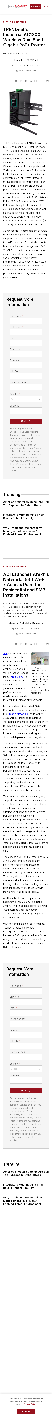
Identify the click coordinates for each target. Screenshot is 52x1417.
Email (13, 338)
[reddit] (30, 80)
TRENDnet (32, 60)
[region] (26, 1405)
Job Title (15, 371)
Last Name (16, 327)
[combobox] (26, 399)
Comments (15, 405)
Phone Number (17, 349)
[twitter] (26, 80)
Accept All (26, 1411)
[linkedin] (21, 80)
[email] (35, 80)
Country (15, 394)
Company (14, 360)
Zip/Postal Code (18, 382)
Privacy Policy (30, 1404)
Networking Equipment (14, 22)
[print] (47, 80)
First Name (16, 316)
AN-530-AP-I (18, 676)
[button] (5, 7)
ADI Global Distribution (32, 623)
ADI (5, 653)
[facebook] (16, 80)
